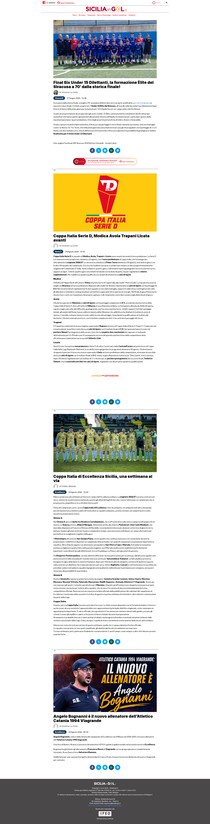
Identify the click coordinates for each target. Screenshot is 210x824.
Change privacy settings (105, 818)
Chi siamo (82, 15)
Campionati (91, 15)
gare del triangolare (141, 103)
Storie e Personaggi (104, 15)
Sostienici (132, 15)
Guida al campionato (120, 15)
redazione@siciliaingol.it (112, 803)
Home (75, 15)
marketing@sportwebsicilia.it (112, 805)
